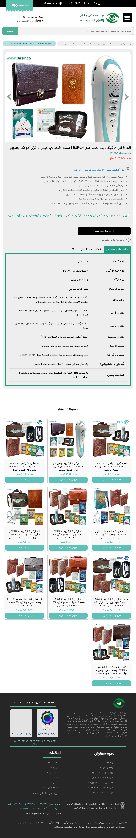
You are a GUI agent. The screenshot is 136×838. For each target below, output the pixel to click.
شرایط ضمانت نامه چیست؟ (99, 777)
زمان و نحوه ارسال (104, 767)
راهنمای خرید (106, 762)
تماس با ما (53, 762)
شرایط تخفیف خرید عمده (100, 787)
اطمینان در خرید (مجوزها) (100, 782)
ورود (55, 3)
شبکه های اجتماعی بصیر (46, 787)
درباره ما (54, 767)
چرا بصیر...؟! (52, 773)
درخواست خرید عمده (103, 792)
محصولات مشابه (68, 409)
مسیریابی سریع (50, 783)
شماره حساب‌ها (51, 778)
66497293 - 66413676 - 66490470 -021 (28, 804)
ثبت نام (47, 3)
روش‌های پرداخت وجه (102, 772)
